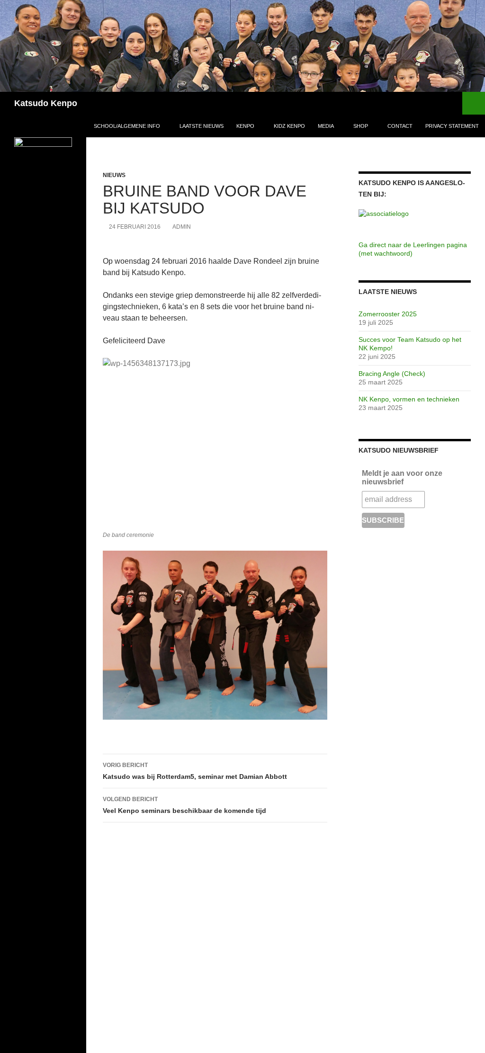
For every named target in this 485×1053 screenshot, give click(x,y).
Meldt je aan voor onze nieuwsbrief (402, 477)
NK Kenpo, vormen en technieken (409, 399)
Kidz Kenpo (289, 126)
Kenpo (245, 126)
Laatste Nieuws (202, 126)
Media (326, 126)
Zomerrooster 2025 (388, 314)
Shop (360, 126)
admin (181, 226)
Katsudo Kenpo (45, 103)
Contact (400, 126)
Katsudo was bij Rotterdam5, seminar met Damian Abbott (195, 771)
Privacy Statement (452, 126)
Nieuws (114, 175)
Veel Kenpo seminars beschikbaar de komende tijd (184, 805)
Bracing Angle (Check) (392, 373)
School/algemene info (127, 126)
